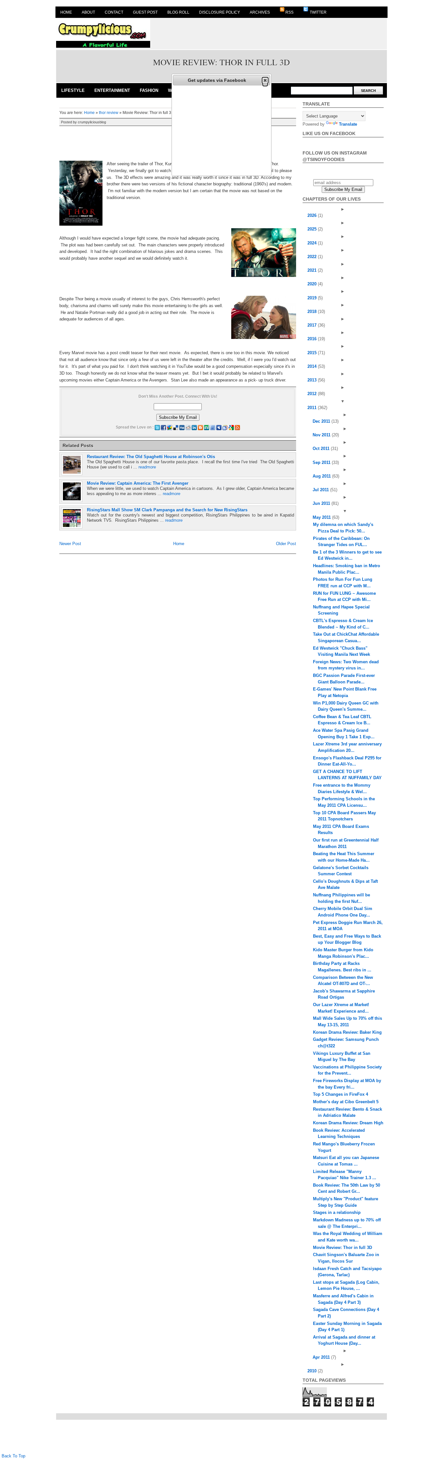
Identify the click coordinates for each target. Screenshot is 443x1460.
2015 (312, 352)
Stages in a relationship (337, 1212)
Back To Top (13, 1456)
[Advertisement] (269, 33)
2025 (312, 229)
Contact (114, 12)
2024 (312, 243)
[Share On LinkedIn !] (194, 427)
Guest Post (145, 12)
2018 (312, 311)
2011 (312, 407)
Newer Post (70, 543)
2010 (312, 1370)
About (88, 12)
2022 (312, 256)
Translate (348, 124)
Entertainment (112, 90)
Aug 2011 (322, 476)
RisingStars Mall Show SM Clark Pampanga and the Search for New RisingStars (167, 509)
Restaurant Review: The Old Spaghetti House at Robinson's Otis (151, 456)
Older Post (286, 543)
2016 (312, 338)
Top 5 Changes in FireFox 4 (340, 1094)
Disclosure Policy (219, 12)
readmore (147, 467)
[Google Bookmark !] (231, 427)
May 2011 (322, 517)
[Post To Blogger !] (200, 427)
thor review (108, 112)
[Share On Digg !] (182, 427)
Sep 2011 (322, 462)
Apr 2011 (322, 1357)
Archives (260, 12)
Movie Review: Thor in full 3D (342, 1247)
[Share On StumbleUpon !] (206, 427)
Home (66, 12)
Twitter (318, 12)
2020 (312, 283)
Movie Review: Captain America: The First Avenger (137, 483)
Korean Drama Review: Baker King (347, 1032)
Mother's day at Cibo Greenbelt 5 (345, 1101)
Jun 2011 (322, 503)
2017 (312, 325)
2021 (312, 270)
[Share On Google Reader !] (225, 427)
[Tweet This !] (157, 427)
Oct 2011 (322, 448)
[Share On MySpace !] (219, 427)
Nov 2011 (322, 434)
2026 (312, 215)
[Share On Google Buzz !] (169, 427)
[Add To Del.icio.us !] (175, 427)
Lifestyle (73, 90)
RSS (289, 12)
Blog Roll (178, 12)
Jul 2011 (321, 489)
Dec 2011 (322, 421)
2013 (312, 380)
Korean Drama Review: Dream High (348, 1122)
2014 (312, 366)
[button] (265, 80)
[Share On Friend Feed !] (212, 427)
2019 (312, 297)
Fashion (149, 90)
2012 (312, 393)
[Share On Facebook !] (163, 427)
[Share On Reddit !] (188, 427)
